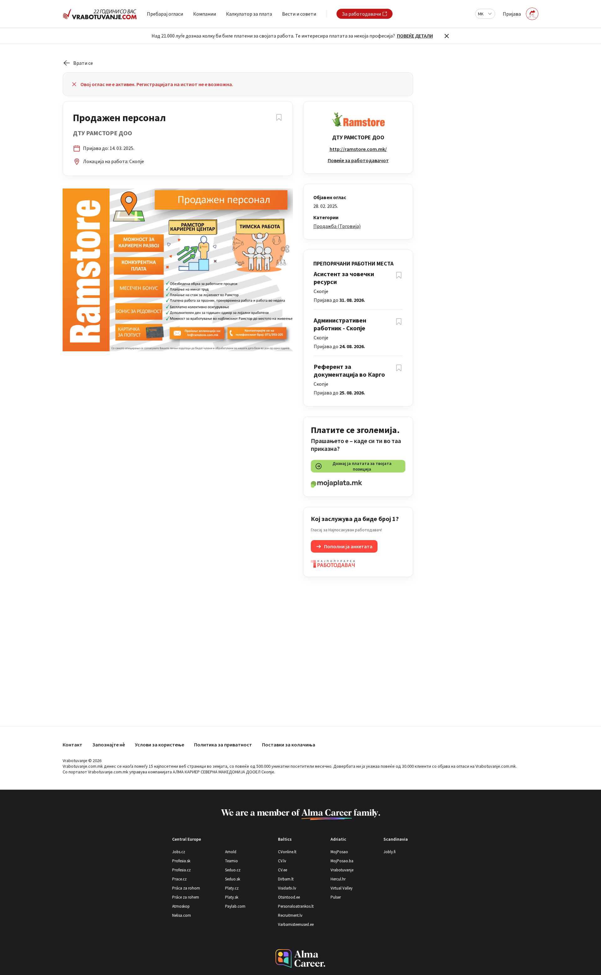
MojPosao (339, 851)
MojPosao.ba (342, 861)
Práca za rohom (186, 888)
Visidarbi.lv (287, 888)
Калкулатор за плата (249, 14)
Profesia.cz (181, 870)
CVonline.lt (287, 851)
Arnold (230, 851)
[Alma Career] (300, 958)
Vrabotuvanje (342, 870)
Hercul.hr (338, 879)
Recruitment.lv (290, 915)
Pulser (336, 897)
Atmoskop (181, 906)
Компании (204, 14)
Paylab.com (235, 906)
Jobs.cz (178, 851)
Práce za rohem (185, 897)
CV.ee (282, 870)
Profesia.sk (181, 861)
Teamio (231, 861)
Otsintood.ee (289, 897)
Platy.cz (232, 888)
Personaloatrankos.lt (296, 906)
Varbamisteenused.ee (296, 924)
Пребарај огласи (165, 14)
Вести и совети (299, 14)
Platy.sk (231, 897)
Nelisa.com (181, 915)
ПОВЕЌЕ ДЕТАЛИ (415, 36)
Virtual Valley (341, 888)
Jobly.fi (389, 851)
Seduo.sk (232, 879)
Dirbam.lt (286, 879)
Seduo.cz (232, 870)
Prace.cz (179, 879)
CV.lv (282, 861)
